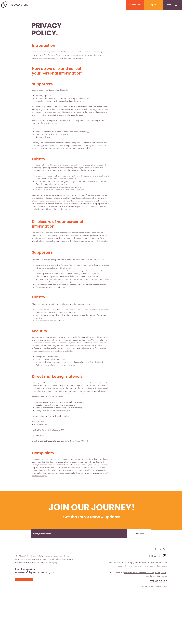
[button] (169, 4)
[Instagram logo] (164, 556)
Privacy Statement (158, 576)
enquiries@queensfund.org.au (51, 441)
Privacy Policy (161, 572)
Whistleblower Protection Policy (139, 572)
